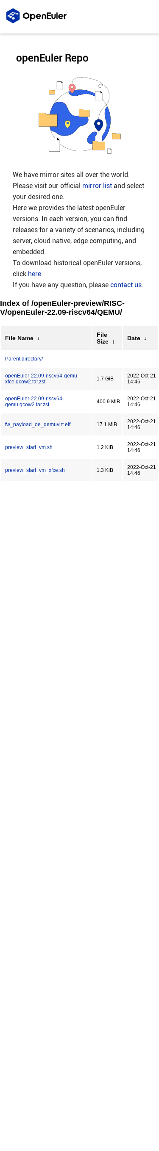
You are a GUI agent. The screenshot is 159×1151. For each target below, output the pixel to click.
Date (133, 338)
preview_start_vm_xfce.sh (35, 470)
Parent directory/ (24, 359)
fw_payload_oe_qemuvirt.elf (37, 424)
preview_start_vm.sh (29, 447)
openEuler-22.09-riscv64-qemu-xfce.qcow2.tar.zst (42, 379)
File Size (103, 338)
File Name (19, 338)
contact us (126, 285)
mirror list (97, 186)
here (34, 274)
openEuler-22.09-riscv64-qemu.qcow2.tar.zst (34, 402)
